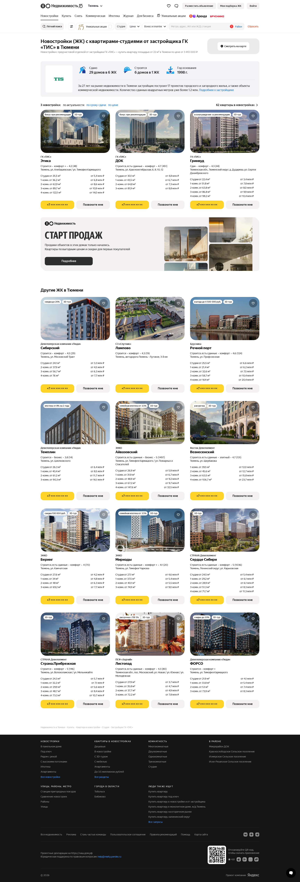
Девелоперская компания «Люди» (61, 344)
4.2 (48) (73, 166)
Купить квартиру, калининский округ (169, 816)
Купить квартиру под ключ (163, 796)
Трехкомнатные (157, 761)
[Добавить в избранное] (103, 116)
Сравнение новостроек (54, 796)
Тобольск (99, 791)
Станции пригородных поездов (58, 791)
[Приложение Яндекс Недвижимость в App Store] (239, 859)
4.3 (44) (215, 166)
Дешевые (100, 746)
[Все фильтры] (71, 26)
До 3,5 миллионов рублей (109, 771)
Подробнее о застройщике (216, 90)
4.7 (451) (162, 166)
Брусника (195, 344)
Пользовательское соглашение (128, 834)
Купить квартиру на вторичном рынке (170, 811)
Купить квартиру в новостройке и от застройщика (176, 801)
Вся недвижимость (51, 834)
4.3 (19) (146, 353)
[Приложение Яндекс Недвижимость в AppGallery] (250, 859)
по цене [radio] (113, 105)
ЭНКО (118, 448)
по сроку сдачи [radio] (96, 105)
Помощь (185, 834)
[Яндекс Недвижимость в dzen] (251, 834)
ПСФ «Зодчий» (123, 659)
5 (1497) (160, 457)
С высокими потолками (54, 761)
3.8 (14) (69, 457)
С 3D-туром (101, 756)
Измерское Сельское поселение (227, 756)
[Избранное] (169, 6)
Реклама (71, 834)
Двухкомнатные (157, 751)
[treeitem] (50, 16)
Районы (45, 801)
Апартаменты (48, 771)
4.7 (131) (236, 457)
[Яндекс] (253, 875)
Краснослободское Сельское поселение (232, 751)
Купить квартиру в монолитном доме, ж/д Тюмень (177, 806)
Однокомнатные (157, 756)
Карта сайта (201, 834)
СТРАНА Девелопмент (203, 555)
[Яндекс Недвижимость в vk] (245, 834)
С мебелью (100, 761)
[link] (253, 6)
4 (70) (86, 564)
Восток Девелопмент (202, 448)
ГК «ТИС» (46, 156)
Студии (152, 766)
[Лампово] (150, 318)
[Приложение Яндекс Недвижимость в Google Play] (245, 859)
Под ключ (46, 751)
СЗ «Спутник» (123, 344)
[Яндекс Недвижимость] (62, 5)
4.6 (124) (237, 353)
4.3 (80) (162, 669)
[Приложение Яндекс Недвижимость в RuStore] (256, 859)
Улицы (44, 806)
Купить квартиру (158, 791)
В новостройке (102, 751)
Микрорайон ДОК (219, 746)
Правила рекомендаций (163, 834)
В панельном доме (51, 746)
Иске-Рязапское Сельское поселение (230, 761)
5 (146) (70, 669)
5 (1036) (237, 564)
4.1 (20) (164, 564)
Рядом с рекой (49, 756)
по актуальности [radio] (73, 105)
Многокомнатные (158, 746)
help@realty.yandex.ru (109, 856)
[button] (176, 6)
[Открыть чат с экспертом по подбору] (291, 873)
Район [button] (238, 26)
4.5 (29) (71, 353)
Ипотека (45, 766)
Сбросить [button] (253, 26)
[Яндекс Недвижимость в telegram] (257, 834)
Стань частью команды (93, 834)
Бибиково (100, 796)
